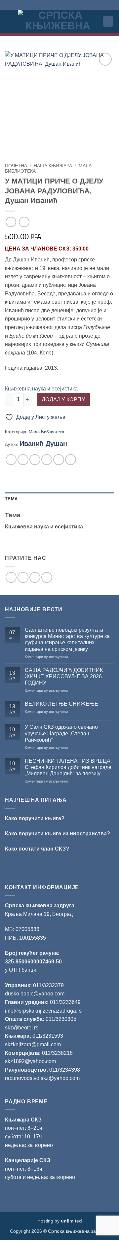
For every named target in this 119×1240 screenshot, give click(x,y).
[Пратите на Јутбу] (46, 577)
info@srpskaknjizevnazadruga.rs (44, 1011)
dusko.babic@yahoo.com (34, 993)
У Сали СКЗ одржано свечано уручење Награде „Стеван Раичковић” (61, 733)
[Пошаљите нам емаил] (34, 577)
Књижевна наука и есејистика (41, 388)
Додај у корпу (63, 399)
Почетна (16, 165)
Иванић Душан (43, 443)
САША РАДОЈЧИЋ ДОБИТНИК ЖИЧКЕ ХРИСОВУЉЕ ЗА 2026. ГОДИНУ (64, 676)
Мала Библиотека (46, 431)
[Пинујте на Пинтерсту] (58, 459)
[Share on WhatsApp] (11, 459)
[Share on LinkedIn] (70, 459)
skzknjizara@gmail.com (33, 1044)
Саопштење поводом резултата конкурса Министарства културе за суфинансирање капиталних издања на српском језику (67, 639)
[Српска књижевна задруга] (58, 21)
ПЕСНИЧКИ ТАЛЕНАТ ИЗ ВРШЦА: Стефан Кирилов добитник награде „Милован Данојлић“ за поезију (68, 767)
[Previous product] (24, 222)
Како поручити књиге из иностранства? (57, 833)
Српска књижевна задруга (39, 905)
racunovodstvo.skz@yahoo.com (42, 1078)
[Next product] (11, 222)
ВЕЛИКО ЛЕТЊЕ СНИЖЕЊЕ (61, 704)
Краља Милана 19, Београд (39, 914)
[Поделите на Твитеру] (34, 459)
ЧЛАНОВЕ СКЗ (49, 248)
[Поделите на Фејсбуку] (23, 459)
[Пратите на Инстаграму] (23, 577)
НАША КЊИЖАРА (53, 165)
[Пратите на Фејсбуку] (11, 577)
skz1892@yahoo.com (30, 1061)
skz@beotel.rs (21, 1027)
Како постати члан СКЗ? (37, 849)
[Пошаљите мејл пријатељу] (46, 459)
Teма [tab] (11, 498)
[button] (9, 21)
